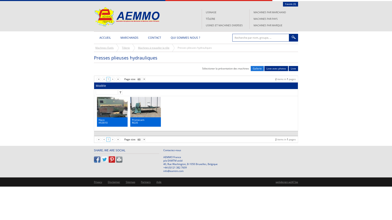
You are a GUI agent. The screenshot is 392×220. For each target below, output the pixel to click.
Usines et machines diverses (224, 25)
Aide (158, 182)
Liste (293, 68)
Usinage (211, 12)
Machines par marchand (270, 12)
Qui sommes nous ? (185, 38)
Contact (154, 38)
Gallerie (257, 68)
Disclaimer (114, 182)
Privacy (98, 182)
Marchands (129, 38)
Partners (146, 182)
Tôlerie (210, 19)
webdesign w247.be (287, 182)
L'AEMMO (127, 17)
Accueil (105, 38)
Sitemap (130, 182)
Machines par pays (266, 19)
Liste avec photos (276, 68)
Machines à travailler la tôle (153, 48)
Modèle (101, 86)
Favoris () (290, 4)
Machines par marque (268, 25)
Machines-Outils (104, 48)
